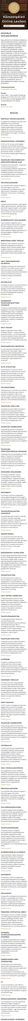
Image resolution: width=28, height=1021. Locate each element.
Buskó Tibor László (6, 107)
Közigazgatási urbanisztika (9, 89)
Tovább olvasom (6, 137)
